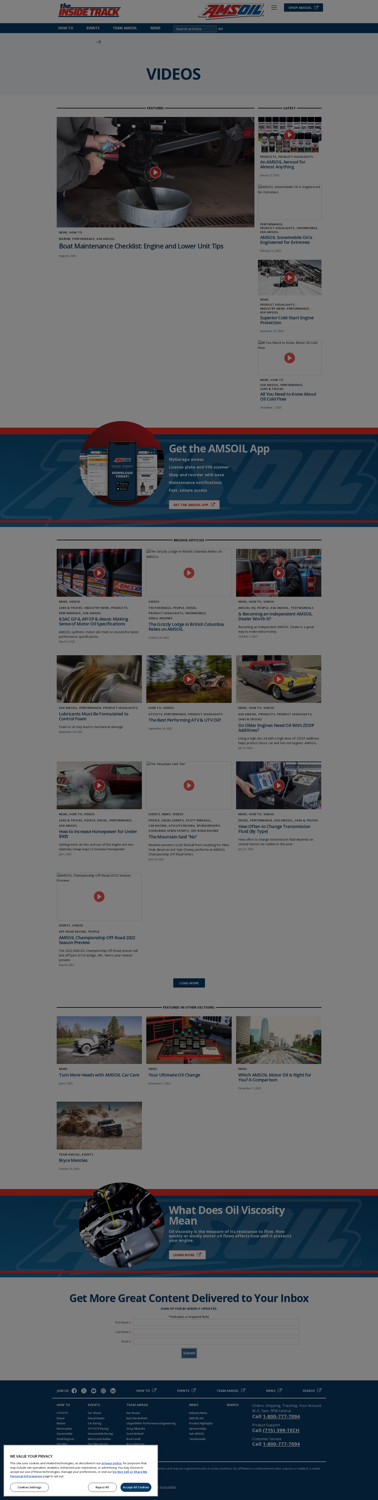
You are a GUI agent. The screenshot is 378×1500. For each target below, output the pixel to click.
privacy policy (112, 1463)
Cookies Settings (29, 1487)
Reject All (102, 1487)
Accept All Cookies (136, 1487)
